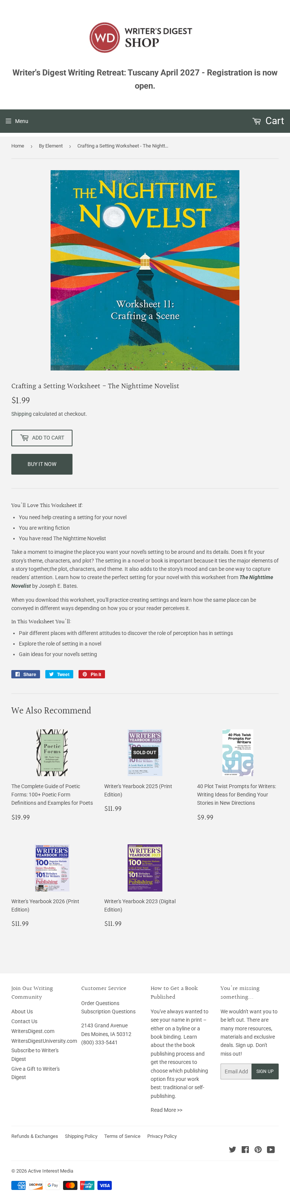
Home (17, 146)
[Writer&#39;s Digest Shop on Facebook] (245, 1151)
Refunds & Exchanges (34, 1136)
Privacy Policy (162, 1136)
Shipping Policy (81, 1136)
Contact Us (24, 1021)
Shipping (21, 414)
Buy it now (42, 464)
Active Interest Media (50, 1171)
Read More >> (166, 1110)
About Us (22, 1011)
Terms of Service (122, 1136)
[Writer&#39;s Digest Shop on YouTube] (271, 1151)
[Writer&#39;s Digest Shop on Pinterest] (258, 1151)
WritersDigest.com (32, 1031)
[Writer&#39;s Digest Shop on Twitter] (232, 1151)
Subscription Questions (108, 1011)
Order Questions (100, 1003)
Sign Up (265, 1071)
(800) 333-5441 (99, 1042)
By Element (51, 146)
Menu (21, 121)
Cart (273, 120)
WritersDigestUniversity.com (44, 1041)
